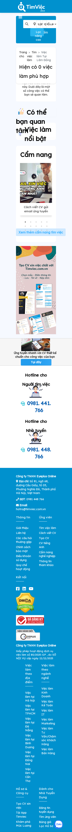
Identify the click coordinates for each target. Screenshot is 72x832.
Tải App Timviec (21, 814)
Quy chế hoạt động (23, 567)
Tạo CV (44, 538)
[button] (25, 221)
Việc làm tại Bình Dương (29, 741)
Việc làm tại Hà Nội (30, 696)
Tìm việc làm (32, 56)
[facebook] (18, 588)
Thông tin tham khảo (46, 563)
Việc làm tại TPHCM (30, 709)
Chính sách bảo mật (23, 549)
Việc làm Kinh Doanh (47, 692)
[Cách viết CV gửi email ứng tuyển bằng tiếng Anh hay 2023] (36, 183)
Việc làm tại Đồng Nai (29, 758)
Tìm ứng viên (47, 817)
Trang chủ (23, 54)
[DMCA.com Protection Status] (25, 602)
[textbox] (42, 24)
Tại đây (36, 362)
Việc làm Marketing (48, 721)
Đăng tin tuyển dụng (46, 810)
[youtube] (32, 588)
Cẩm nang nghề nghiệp (47, 554)
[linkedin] (25, 588)
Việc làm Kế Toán (47, 703)
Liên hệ (21, 533)
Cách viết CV (47, 533)
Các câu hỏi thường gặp (24, 540)
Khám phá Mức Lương (23, 824)
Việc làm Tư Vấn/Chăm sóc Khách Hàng (48, 736)
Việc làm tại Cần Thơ (29, 775)
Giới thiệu (22, 528)
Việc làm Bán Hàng (48, 751)
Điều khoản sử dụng (23, 558)
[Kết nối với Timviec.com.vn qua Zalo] (58, 824)
